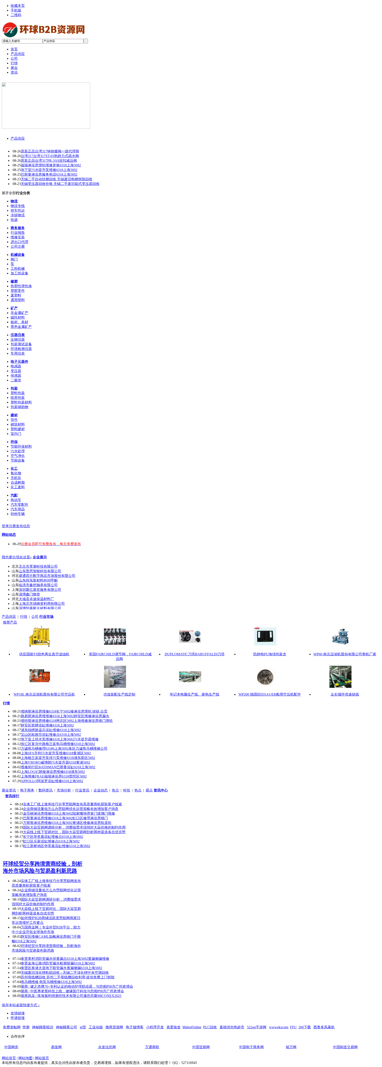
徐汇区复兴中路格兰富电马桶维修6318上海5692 (58, 744)
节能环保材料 (21, 446)
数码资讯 (45, 790)
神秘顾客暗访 (42, 1027)
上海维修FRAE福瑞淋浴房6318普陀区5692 (54, 776)
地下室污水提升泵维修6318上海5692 (49, 170)
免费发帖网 (12, 1027)
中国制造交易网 (345, 1047)
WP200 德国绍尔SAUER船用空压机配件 (270, 694)
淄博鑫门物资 (29, 594)
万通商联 (152, 1047)
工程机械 (18, 268)
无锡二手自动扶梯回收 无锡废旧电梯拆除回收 (56, 179)
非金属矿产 (19, 313)
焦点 (115, 790)
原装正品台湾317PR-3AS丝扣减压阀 (49, 160)
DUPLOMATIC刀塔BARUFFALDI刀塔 (195, 654)
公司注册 (18, 246)
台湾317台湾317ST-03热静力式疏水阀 (50, 156)
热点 (137, 790)
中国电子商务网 (251, 1047)
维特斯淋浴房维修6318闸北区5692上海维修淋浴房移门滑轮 (67, 721)
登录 (5, 526)
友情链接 (18, 1013)
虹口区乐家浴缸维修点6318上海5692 (51, 841)
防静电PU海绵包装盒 (269, 654)
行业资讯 (82, 790)
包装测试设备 (21, 344)
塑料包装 (18, 393)
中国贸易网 (201, 1047)
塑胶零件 (18, 291)
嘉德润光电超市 (232, 1027)
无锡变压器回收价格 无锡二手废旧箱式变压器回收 (60, 184)
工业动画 (96, 1027)
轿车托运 (18, 210)
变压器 (16, 371)
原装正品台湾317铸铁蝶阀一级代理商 (50, 151)
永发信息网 (107, 1047)
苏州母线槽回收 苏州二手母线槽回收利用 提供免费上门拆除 (68, 977)
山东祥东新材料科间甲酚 (38, 580)
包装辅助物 (19, 407)
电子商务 (27, 790)
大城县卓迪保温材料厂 (36, 599)
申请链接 (18, 1018)
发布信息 (23, 526)
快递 (14, 220)
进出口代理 (19, 242)
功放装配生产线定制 (119, 694)
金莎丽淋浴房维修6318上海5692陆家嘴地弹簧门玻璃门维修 (69, 813)
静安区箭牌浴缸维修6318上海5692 (47, 725)
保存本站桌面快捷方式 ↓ (21, 1005)
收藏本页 (18, 6)
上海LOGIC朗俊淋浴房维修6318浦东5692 (53, 772)
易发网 (56, 1047)
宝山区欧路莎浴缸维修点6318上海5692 (51, 734)
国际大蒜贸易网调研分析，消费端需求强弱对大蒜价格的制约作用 (74, 827)
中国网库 (11, 1047)
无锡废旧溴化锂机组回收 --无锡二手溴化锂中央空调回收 (65, 972)
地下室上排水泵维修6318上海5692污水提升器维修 (60, 739)
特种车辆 (18, 514)
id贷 (83, 1027)
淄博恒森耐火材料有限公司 (40, 608)
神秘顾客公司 (66, 1027)
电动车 (16, 500)
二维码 (16, 15)
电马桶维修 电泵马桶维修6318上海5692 (51, 982)
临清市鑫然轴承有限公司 (38, 585)
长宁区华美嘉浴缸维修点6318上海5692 (53, 837)
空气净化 (18, 456)
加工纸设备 (19, 273)
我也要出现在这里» (17, 557)
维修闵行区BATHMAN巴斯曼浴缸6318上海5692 (58, 767)
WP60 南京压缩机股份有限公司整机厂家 (344, 654)
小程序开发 (155, 1027)
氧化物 (16, 473)
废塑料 (16, 295)
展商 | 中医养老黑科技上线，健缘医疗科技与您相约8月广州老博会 (72, 991)
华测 (25, 1027)
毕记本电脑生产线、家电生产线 (194, 694)
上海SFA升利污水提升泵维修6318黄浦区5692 (56, 753)
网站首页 (9, 1058)
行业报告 (18, 232)
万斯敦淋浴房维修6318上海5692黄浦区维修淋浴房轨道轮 (67, 823)
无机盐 (16, 478)
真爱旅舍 (173, 1027)
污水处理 (18, 451)
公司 (34, 616)
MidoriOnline (191, 1027)
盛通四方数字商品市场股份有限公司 (47, 576)
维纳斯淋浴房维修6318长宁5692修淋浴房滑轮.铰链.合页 (64, 711)
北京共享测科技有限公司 (38, 566)
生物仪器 (18, 339)
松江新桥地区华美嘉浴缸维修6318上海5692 (56, 846)
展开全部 (9, 193)
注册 (12, 526)
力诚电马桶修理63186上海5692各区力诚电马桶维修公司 (64, 748)
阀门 (14, 259)
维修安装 (18, 237)
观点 (149, 790)
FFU (293, 1027)
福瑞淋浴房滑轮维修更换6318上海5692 (51, 165)
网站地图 (25, 1058)
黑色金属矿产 (21, 327)
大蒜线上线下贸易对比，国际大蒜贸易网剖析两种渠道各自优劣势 (74, 832)
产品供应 (18, 138)
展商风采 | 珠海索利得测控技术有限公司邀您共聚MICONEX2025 (71, 996)
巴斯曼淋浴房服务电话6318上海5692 (49, 174)
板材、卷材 (19, 322)
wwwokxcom (278, 1027)
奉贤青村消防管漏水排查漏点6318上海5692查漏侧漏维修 (65, 958)
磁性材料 (18, 317)
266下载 (304, 1027)
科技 (126, 790)
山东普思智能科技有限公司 (40, 571)
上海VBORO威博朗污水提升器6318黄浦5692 (55, 762)
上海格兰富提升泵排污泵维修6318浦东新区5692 (58, 758)
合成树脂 (18, 482)
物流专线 (18, 206)
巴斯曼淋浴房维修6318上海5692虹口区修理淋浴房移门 (65, 818)
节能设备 (18, 460)
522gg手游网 (256, 1027)
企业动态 (101, 790)
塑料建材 (18, 429)
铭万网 (291, 1047)
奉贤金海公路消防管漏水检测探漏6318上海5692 (58, 963)
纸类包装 (18, 397)
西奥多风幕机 (324, 1027)
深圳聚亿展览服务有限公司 (40, 590)
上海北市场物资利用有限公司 (42, 603)
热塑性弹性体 (21, 286)
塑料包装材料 (21, 402)
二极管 (16, 380)
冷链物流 (18, 215)
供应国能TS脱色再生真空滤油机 (44, 654)
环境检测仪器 (21, 349)
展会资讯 (9, 790)
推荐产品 (10, 622)
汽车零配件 (19, 504)
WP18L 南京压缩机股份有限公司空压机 (44, 694)
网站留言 (42, 1058)
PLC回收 (210, 1027)
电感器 (16, 366)
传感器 (16, 375)
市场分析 (64, 790)
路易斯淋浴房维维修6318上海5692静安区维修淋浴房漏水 (65, 716)
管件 (14, 420)
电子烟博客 (134, 1027)
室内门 (16, 434)
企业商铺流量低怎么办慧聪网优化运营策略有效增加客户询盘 (70, 809)
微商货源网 (114, 1027)
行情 (23, 616)
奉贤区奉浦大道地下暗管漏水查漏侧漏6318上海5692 (61, 968)
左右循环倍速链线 (345, 694)
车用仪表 (18, 353)
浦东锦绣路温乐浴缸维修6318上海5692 (51, 730)
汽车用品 (18, 509)
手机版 (16, 10)
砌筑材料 (18, 424)
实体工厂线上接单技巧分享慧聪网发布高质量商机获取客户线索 (72, 804)
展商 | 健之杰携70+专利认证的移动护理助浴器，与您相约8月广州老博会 (77, 986)
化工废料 (18, 487)
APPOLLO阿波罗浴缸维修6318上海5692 (52, 781)
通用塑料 (18, 300)
